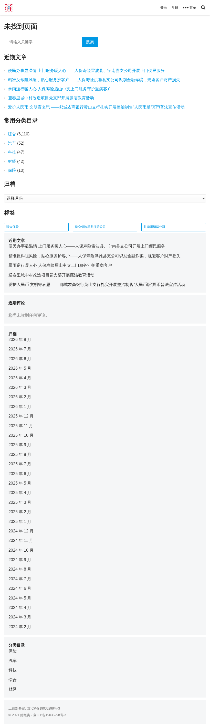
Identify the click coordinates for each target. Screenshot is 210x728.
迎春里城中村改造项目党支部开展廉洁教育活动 (51, 98)
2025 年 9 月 (19, 445)
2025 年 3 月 (19, 502)
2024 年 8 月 (19, 569)
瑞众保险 (12, 227)
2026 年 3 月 (19, 387)
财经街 (25, 715)
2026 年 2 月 (19, 397)
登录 (163, 7)
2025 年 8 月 (19, 454)
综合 (12, 134)
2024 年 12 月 (21, 531)
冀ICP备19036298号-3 (43, 708)
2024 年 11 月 (20, 540)
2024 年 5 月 (19, 598)
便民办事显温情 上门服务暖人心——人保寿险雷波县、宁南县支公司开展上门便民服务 (86, 70)
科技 (12, 152)
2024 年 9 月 (19, 560)
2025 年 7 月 (19, 464)
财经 (12, 161)
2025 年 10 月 (21, 435)
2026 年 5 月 (19, 368)
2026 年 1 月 (19, 406)
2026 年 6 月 (19, 359)
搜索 (90, 42)
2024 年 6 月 (19, 588)
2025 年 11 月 (20, 426)
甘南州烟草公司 (154, 227)
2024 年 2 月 (19, 627)
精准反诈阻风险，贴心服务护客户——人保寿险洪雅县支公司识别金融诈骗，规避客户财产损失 (94, 80)
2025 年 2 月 (19, 512)
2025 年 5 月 (19, 483)
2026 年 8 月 (19, 339)
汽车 (12, 143)
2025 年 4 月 (19, 492)
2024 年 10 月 (21, 550)
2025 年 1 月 (19, 521)
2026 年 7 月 (19, 349)
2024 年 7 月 (19, 579)
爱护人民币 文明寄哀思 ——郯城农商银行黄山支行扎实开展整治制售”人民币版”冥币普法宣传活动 (96, 107)
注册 (175, 7)
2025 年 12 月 (21, 416)
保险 (12, 170)
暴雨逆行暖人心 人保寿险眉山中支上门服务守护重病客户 (59, 89)
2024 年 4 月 (19, 607)
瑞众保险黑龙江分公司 (90, 227)
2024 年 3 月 (19, 617)
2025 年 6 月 (19, 474)
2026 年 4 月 (19, 378)
